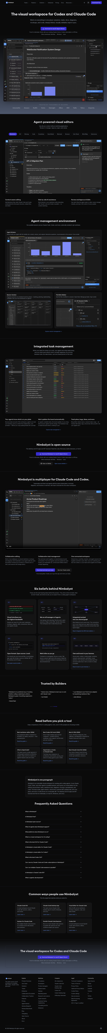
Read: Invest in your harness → (81, 666)
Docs (62, 2)
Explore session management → (53, 331)
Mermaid (59, 134)
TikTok (89, 996)
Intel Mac (53, 34)
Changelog (24, 1013)
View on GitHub (47, 463)
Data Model (51, 134)
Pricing (57, 2)
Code (33, 134)
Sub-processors (75, 996)
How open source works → (14, 663)
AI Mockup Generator (60, 995)
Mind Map (85, 134)
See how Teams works (64, 570)
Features (33, 2)
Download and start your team (45, 570)
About (23, 1018)
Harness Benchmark (27, 1008)
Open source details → (61, 463)
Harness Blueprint (26, 1006)
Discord (90, 986)
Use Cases (24, 983)
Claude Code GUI (59, 983)
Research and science (44, 996)
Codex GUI (57, 990)
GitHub (89, 983)
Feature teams (42, 988)
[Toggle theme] (84, 2)
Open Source (25, 1016)
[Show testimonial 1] (50, 706)
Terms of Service (75, 983)
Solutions (42, 2)
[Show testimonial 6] (56, 706)
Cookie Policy (74, 991)
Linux (64, 34)
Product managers (43, 986)
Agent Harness (25, 1003)
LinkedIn (90, 988)
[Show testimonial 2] (51, 706)
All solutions (41, 981)
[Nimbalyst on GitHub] (88, 2)
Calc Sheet (76, 134)
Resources (69, 2)
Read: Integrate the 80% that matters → (83, 631)
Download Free (96, 2)
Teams (26, 2)
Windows (59, 34)
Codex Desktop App (60, 993)
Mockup (27, 134)
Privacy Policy (75, 986)
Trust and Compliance (77, 981)
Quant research (42, 998)
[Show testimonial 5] (55, 706)
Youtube (90, 991)
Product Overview (26, 981)
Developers (41, 983)
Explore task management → (53, 429)
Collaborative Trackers (28, 996)
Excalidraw (41, 134)
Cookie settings (75, 993)
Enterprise (50, 2)
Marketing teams (42, 993)
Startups (40, 991)
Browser (67, 134)
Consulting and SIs (43, 1005)
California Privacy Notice (77, 988)
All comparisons (59, 981)
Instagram (90, 998)
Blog (23, 1011)
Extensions (94, 134)
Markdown (13, 134)
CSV (20, 134)
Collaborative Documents (28, 993)
